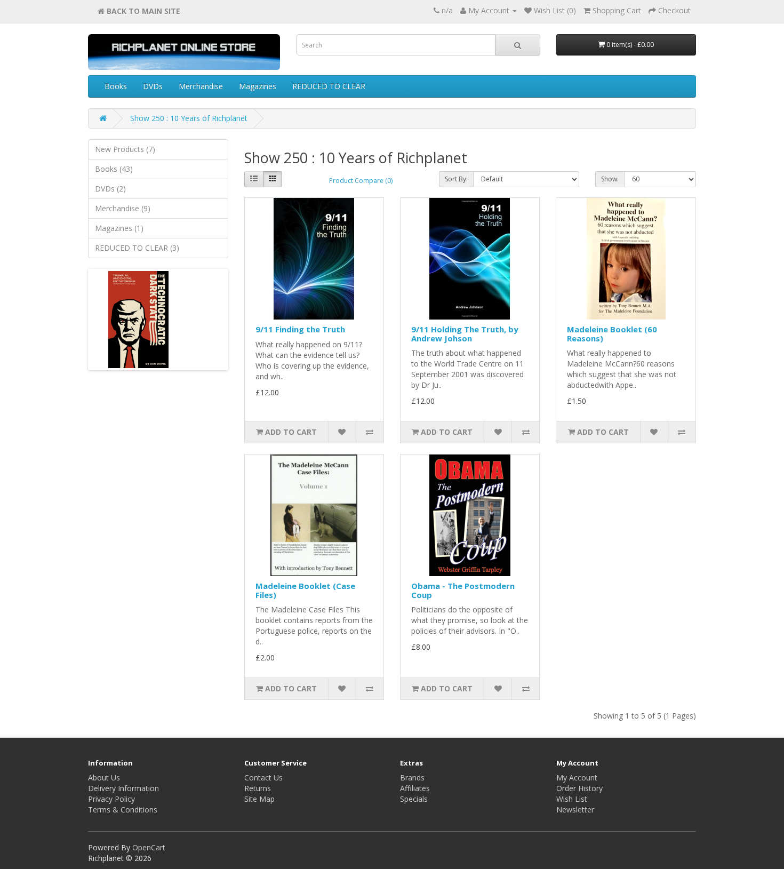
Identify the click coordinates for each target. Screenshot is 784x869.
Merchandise (201, 86)
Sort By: (456, 179)
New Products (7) (125, 149)
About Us (104, 777)
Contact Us (263, 777)
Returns (257, 788)
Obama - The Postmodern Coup (463, 590)
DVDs (153, 86)
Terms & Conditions (122, 809)
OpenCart (148, 847)
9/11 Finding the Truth (300, 329)
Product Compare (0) (361, 180)
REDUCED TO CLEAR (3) (137, 248)
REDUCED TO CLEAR (328, 86)
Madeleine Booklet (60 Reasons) (612, 334)
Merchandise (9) (122, 208)
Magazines (257, 86)
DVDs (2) (110, 189)
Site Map (259, 799)
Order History (579, 788)
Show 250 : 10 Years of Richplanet (188, 118)
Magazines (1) (119, 228)
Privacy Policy (111, 799)
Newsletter (575, 809)
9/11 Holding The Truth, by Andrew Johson (464, 334)
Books (116, 86)
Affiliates (415, 788)
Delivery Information (123, 788)
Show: (610, 179)
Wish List (571, 799)
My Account (576, 777)
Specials (414, 799)
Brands (412, 777)
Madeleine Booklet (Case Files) (305, 590)
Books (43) (114, 169)
